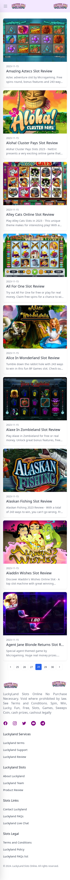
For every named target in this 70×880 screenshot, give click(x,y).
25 (17, 667)
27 (31, 667)
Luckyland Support (15, 750)
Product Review (13, 790)
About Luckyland (14, 776)
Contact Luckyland (15, 809)
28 (38, 666)
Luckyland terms (13, 743)
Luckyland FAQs (13, 816)
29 (45, 667)
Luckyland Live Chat (16, 823)
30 (52, 667)
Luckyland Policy (13, 849)
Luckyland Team (13, 783)
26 (24, 667)
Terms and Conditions (17, 842)
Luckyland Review (14, 757)
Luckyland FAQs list (15, 856)
